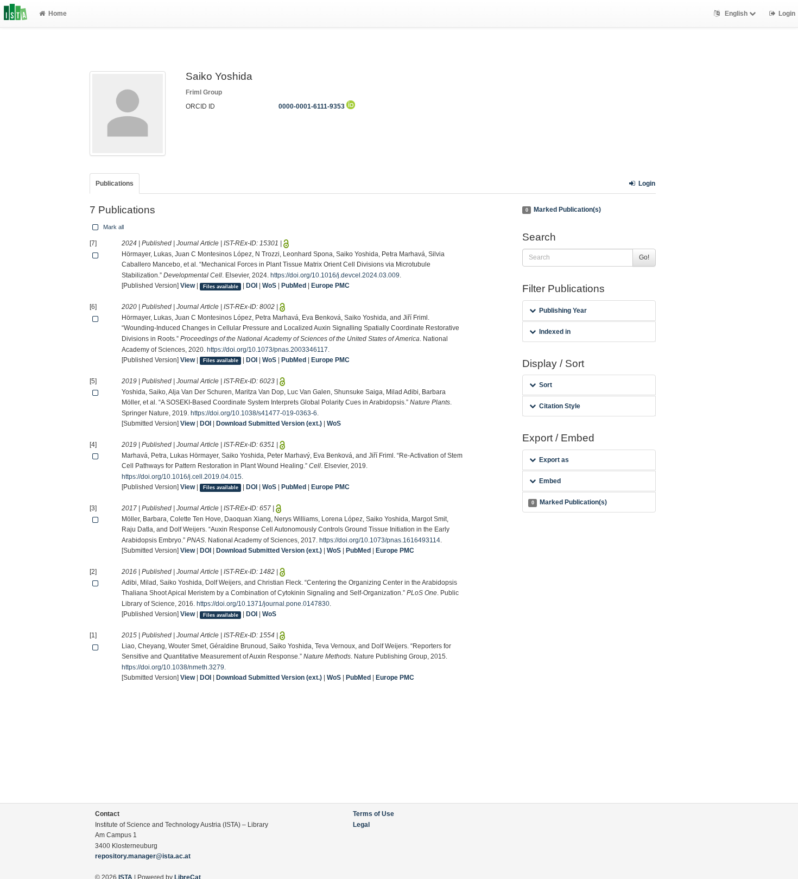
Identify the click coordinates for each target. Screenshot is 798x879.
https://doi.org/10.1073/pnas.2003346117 (267, 349)
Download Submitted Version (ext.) (269, 423)
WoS (269, 285)
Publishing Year (563, 310)
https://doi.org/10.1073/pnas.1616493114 (379, 540)
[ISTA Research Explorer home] (15, 13)
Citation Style (559, 406)
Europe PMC (330, 285)
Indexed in (555, 332)
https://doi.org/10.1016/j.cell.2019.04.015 (182, 476)
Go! (644, 257)
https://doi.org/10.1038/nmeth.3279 (173, 667)
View (187, 285)
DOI (251, 285)
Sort (545, 385)
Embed (550, 481)
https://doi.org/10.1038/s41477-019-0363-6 (254, 413)
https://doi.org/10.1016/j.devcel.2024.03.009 (335, 275)
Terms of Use (373, 814)
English (736, 13)
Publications (115, 183)
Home (57, 13)
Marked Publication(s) (563, 209)
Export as (554, 460)
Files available (220, 286)
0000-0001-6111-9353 (312, 106)
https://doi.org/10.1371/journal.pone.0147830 (263, 604)
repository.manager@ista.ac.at (143, 856)
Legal (361, 825)
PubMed (293, 285)
